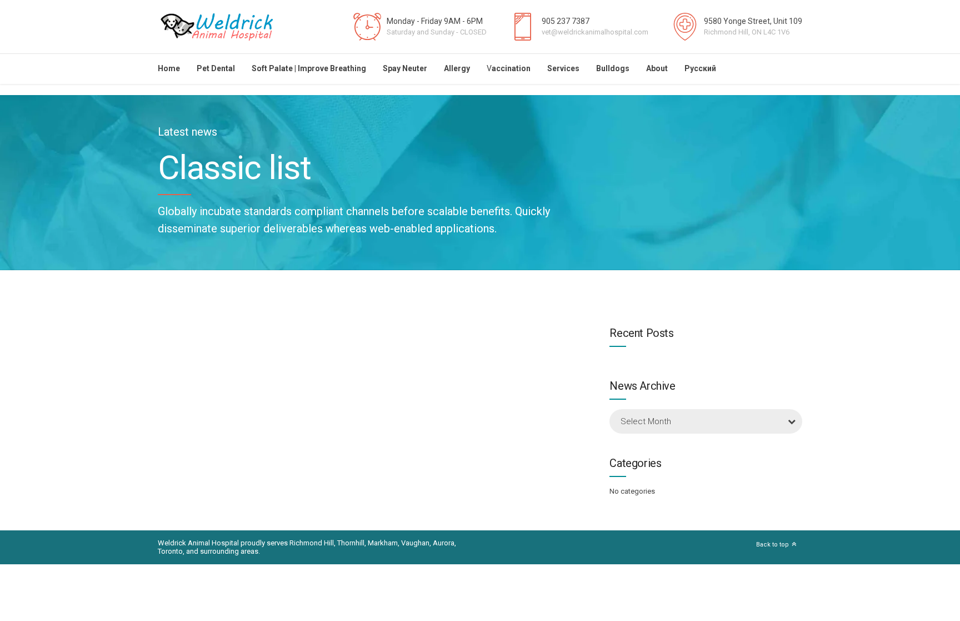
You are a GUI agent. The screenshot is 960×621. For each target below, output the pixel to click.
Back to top (772, 544)
